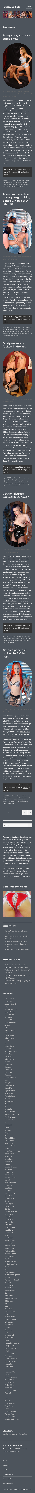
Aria (6, 1028)
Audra (7, 1041)
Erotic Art (8, 1125)
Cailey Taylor (9, 1064)
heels (10, 184)
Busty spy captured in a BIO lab (16, 941)
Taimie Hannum (11, 1377)
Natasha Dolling (11, 1290)
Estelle (7, 1127)
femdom (17, 331)
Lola (6, 1235)
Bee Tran (8, 1049)
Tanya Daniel (9, 1382)
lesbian (13, 333)
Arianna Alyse (10, 1030)
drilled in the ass (9, 408)
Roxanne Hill (9, 1335)
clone (22, 329)
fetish (22, 331)
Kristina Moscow (11, 1212)
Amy (6, 1007)
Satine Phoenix (10, 1348)
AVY (6, 1043)
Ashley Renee (9, 1035)
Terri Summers (26, 327)
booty (12, 182)
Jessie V (7, 1180)
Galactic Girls (20, 850)
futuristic (27, 331)
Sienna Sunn (9, 1364)
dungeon (5, 638)
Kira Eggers (9, 1204)
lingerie (18, 184)
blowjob (7, 182)
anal (27, 478)
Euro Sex (8, 1130)
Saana (7, 1340)
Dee (6, 1106)
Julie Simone (9, 1191)
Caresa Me (8, 1070)
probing (20, 799)
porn (4, 484)
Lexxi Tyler (9, 1230)
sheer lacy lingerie (9, 140)
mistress (10, 640)
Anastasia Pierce (11, 1009)
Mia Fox (8, 1259)
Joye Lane (8, 1185)
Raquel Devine (10, 1317)
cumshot (25, 182)
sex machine (23, 333)
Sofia (6, 1369)
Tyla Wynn (9, 1401)
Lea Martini (9, 1222)
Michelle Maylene (11, 1264)
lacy (14, 184)
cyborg (5, 331)
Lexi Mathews (10, 1227)
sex (22, 484)
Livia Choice (9, 1233)
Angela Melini (10, 1012)
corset (27, 329)
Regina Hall (9, 1325)
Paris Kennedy (10, 1311)
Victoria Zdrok (10, 1417)
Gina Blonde (9, 1141)
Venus (7, 1409)
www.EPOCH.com (17, 1449)
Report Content (9, 1483)
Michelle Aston (10, 1261)
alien (5, 329)
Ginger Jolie (9, 1143)
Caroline (8, 1075)
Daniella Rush (10, 1096)
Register (6, 1465)
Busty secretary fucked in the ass (14, 345)
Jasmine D (8, 1164)
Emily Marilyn (10, 1120)
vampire (26, 640)
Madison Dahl (10, 1240)
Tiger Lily (8, 1393)
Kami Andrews (10, 1196)
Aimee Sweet (9, 999)
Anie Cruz (8, 1017)
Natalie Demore (10, 1288)
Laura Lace (9, 1217)
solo (16, 801)
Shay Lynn (8, 1356)
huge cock (25, 284)
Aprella (7, 1025)
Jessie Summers (10, 1177)
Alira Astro (8, 1001)
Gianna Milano (10, 1138)
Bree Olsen (9, 1056)
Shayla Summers (11, 1359)
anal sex (9, 458)
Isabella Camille (10, 1146)
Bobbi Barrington (11, 1051)
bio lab (14, 329)
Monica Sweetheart (12, 1280)
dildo (9, 331)
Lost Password (8, 1474)
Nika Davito (9, 1296)
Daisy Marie (9, 1093)
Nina (6, 1304)
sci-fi (17, 333)
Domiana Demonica (12, 1114)
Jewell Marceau (10, 1183)
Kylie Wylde (9, 1214)
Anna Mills (9, 1020)
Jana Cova (8, 1162)
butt (16, 182)
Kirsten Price (9, 1206)
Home (5, 1460)
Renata (7, 1327)
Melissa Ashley (10, 1251)
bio (28, 796)
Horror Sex (23, 1434)
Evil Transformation (19, 965)
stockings (21, 801)
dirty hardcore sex (11, 424)
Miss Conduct (10, 1272)
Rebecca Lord (9, 1322)
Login (25, 172)
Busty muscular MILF (10, 100)
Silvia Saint (9, 1367)
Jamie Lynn (9, 1159)
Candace (8, 1067)
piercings (5, 186)
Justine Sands (10, 1193)
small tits (11, 801)
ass (27, 180)
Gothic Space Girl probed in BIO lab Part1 (14, 653)
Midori (7, 1267)
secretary (17, 484)
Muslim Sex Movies (10, 1434)
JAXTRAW (8, 1169)
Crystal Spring (10, 1091)
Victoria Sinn (9, 1414)
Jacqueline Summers (12, 1151)
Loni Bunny (9, 1238)
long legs (27, 638)
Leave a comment (19, 186)
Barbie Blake (9, 1046)
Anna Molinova (10, 1022)
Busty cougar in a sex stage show (17, 37)
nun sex (19, 866)
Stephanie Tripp (11, 1372)
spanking (26, 484)
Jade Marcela (9, 1154)
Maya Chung (9, 1248)
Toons (7, 1398)
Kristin (7, 1209)
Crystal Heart (9, 1088)
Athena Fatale (10, 1038)
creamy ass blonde (9, 129)
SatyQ (7, 1351)
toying (5, 335)
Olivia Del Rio (9, 1309)
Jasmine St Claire (11, 1167)
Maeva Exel (9, 1243)
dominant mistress (10, 564)
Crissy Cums (9, 1083)
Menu (29, 7)
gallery (5, 482)
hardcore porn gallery (11, 161)
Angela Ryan (9, 1014)
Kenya (7, 1201)
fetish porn (10, 868)
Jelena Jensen (10, 1172)
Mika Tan (8, 1269)
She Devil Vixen (16, 796)
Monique (8, 1282)
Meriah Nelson (10, 1256)
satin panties (10, 484)
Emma (7, 1122)
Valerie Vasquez (10, 1403)
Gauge (7, 1133)
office (22, 482)
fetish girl (9, 758)
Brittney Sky (9, 1059)
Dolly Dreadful (10, 1112)
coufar (20, 182)
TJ (5, 1396)
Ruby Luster (9, 1338)
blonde (9, 480)
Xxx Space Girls (11, 7)
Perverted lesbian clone (11, 263)
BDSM (10, 329)
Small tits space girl (10, 716)
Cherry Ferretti (10, 1077)
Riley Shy (8, 1332)
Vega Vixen (9, 1406)
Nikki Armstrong (11, 1298)
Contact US (7, 1479)
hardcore (5, 184)
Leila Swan (9, 1225)
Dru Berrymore (10, 1117)
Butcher (7, 1062)
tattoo (11, 186)
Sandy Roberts (10, 1346)
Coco (6, 1080)
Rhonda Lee (9, 1330)
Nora (6, 1306)
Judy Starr (8, 1188)
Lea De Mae (9, 1219)
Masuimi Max (10, 1246)
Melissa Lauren (10, 1254)
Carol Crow (9, 1072)
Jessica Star (9, 1175)
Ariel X (7, 1033)
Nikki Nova (9, 1301)
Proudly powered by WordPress (23, 1489)
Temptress (9, 1388)
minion (5, 640)
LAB (22, 798)
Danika (7, 1099)
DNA (12, 331)
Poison (7, 1314)
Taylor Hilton (9, 1385)
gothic (15, 798)
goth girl (12, 609)
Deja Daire (8, 1109)
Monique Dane (10, 1285)
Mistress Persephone (12, 1275)
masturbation (7, 799)
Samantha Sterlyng (12, 1343)
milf (22, 184)
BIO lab (29, 276)
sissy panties (24, 572)
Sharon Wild (9, 1353)
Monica (7, 1277)
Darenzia (15, 636)
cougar (22, 480)
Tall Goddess (9, 1380)
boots (19, 329)
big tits (5, 480)
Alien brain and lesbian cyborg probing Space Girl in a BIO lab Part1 (16, 199)
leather (8, 333)
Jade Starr (8, 1156)
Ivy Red (7, 1148)
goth (10, 638)
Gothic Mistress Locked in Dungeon (16, 495)
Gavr (6, 1135)
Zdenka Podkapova (12, 1419)
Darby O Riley (9, 1101)
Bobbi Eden (17, 327)
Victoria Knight (10, 1411)
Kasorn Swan (9, 1198)
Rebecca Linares (10, 1319)
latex (4, 333)
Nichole (7, 1293)
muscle (26, 184)
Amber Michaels (19, 180)
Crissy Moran (9, 1085)
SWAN (7, 1374)
